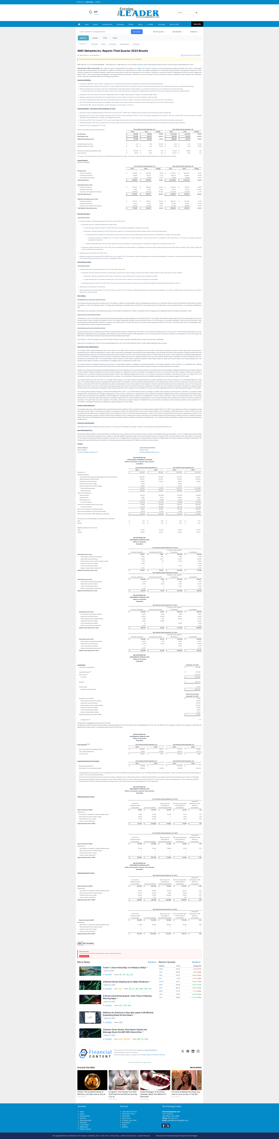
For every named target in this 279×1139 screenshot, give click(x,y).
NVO (150, 988)
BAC (160, 978)
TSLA (160, 997)
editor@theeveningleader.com (177, 1120)
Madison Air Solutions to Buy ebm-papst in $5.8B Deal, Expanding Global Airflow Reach (128, 1013)
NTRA (146, 988)
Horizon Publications (70, 1136)
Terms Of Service (159, 1055)
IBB (130, 988)
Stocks (95, 38)
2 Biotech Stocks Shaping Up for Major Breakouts (127, 982)
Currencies (112, 44)
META (161, 985)
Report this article (84, 956)
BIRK (139, 1039)
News (103, 44)
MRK (137, 988)
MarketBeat (108, 974)
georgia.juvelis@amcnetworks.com (149, 452)
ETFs (105, 38)
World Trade (127, 1039)
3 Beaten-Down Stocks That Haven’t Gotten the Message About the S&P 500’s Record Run (125, 1030)
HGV (120, 974)
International (124, 44)
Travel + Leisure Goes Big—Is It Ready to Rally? (125, 967)
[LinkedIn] (193, 1053)
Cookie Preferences (144, 1136)
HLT (124, 974)
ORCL (161, 994)
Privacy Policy (145, 1055)
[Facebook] (188, 1053)
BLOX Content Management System (175, 1136)
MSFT (160, 988)
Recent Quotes (158, 32)
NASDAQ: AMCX (142, 64)
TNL (128, 974)
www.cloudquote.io (151, 1050)
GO (142, 1039)
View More (151, 962)
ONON (146, 1039)
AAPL (160, 972)
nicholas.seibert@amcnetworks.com (87, 452)
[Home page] (138, 12)
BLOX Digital (193, 1136)
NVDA (161, 991)
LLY (133, 988)
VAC (131, 974)
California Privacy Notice (128, 1136)
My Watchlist (177, 32)
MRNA (141, 988)
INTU (120, 1005)
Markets (83, 38)
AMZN (161, 969)
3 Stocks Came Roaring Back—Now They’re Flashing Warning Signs (127, 997)
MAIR (120, 1022)
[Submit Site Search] (196, 12)
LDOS (124, 1005)
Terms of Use (105, 1136)
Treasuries (136, 44)
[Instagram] (198, 1053)
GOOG (161, 982)
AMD (160, 975)
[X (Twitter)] (182, 1053)
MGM (129, 1005)
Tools (115, 38)
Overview (94, 44)
